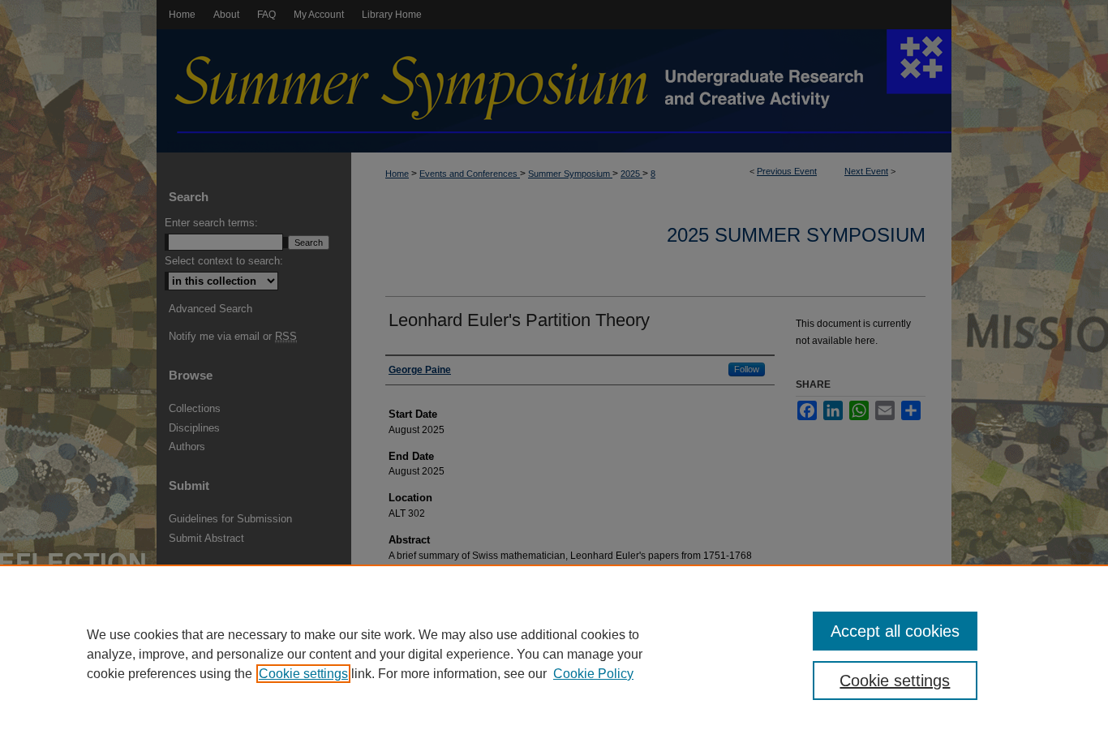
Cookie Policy (593, 674)
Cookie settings (303, 674)
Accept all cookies (895, 631)
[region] (554, 654)
